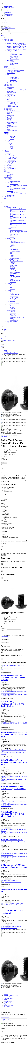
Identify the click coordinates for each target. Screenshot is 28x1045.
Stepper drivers (10, 123)
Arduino (9, 153)
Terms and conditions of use (11, 995)
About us (6, 994)
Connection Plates (14, 59)
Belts (8, 99)
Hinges (11, 52)
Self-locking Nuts (14, 78)
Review (3, 630)
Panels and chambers (12, 130)
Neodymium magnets (12, 96)
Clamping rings (14, 192)
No (1, 554)
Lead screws (10, 182)
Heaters (9, 119)
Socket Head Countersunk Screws (15, 70)
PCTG (11, 147)
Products (6, 206)
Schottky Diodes (14, 157)
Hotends (9, 113)
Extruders (9, 112)
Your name (4, 628)
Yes (5, 554)
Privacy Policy (7, 996)
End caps (12, 61)
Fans (8, 164)
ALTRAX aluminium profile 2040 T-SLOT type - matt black (13, 787)
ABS (8, 141)
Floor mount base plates (16, 54)
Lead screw (10, 94)
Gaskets (12, 53)
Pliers (8, 172)
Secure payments (8, 6)
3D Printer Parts (8, 109)
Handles (12, 64)
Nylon (11, 146)
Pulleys (8, 98)
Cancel (2, 642)
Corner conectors (14, 57)
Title (2, 626)
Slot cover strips (14, 63)
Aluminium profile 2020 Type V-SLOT (16, 43)
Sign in (2, 338)
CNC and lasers (8, 167)
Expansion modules (11, 126)
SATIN (12, 139)
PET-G (8, 140)
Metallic (12, 137)
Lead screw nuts (11, 95)
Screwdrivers (10, 174)
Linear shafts (10, 91)
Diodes (8, 154)
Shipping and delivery (9, 7)
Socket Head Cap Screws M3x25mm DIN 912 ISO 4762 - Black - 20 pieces (13, 704)
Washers (9, 82)
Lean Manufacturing (12, 321)
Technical (9, 143)
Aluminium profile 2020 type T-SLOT (16, 42)
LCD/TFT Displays (12, 122)
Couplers (9, 105)
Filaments (6, 133)
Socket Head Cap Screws (13, 68)
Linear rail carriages (15, 181)
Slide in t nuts (13, 81)
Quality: (6, 623)
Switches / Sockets (11, 158)
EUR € (5, 20)
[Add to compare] (1, 464)
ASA (11, 144)
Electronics (6, 151)
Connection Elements (12, 50)
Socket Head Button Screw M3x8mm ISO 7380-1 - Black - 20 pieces (14, 762)
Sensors (9, 125)
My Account (7, 1006)
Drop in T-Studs (11, 73)
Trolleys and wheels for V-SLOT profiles (17, 89)
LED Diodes (13, 156)
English (11, 14)
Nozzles (9, 116)
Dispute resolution (8, 1005)
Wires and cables (11, 160)
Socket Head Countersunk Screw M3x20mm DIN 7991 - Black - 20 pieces (14, 734)
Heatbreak (9, 118)
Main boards (10, 120)
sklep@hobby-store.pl (6, 1019)
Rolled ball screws (11, 92)
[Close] (1, 202)
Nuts (8, 74)
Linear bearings (14, 102)
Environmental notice (9, 998)
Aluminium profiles (8, 40)
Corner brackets (14, 56)
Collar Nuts (13, 80)
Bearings (9, 101)
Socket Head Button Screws (14, 71)
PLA (8, 134)
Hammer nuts (13, 75)
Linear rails (9, 88)
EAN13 (3, 528)
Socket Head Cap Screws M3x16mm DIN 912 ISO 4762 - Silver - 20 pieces (13, 814)
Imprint (5, 999)
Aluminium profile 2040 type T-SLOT (16, 45)
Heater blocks (10, 115)
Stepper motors (10, 87)
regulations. (5, 636)
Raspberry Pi (10, 163)
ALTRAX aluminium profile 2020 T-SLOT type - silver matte (13, 841)
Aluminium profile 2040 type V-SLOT (16, 46)
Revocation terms (8, 1002)
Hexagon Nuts (13, 77)
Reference (3, 527)
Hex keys (9, 175)
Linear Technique (8, 178)
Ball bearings (13, 104)
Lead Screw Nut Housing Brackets (18, 185)
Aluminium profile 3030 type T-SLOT (16, 47)
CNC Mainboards (11, 168)
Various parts (13, 282)
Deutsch (11, 15)
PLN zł (5, 22)
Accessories (10, 60)
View (2, 800)
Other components (11, 161)
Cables (8, 129)
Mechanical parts (8, 85)
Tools (5, 171)
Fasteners (6, 67)
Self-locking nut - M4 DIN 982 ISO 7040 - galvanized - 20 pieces (14, 866)
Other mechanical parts (12, 106)
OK (2, 546)
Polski (9, 12)
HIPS (11, 148)
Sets (8, 322)
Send (7, 642)
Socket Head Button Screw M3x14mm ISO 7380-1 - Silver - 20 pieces (13, 677)
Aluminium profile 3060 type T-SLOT (16, 49)
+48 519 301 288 (5, 1017)
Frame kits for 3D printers (13, 111)
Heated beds (10, 127)
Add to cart (3, 462)
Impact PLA (13, 136)
